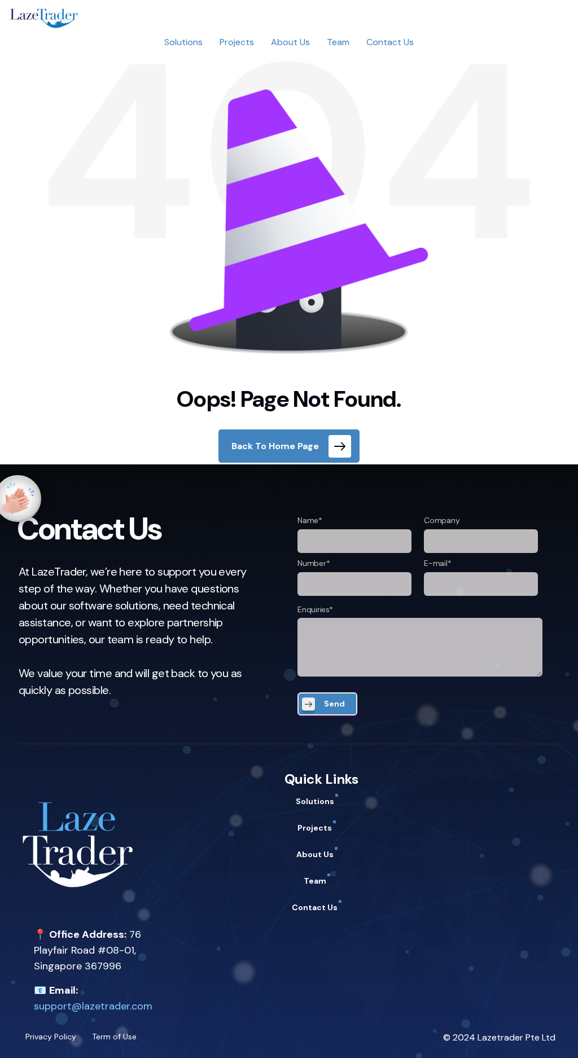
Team (338, 42)
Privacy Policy (50, 1036)
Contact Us (390, 42)
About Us (290, 42)
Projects (237, 42)
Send (334, 704)
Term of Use (114, 1036)
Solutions (183, 42)
